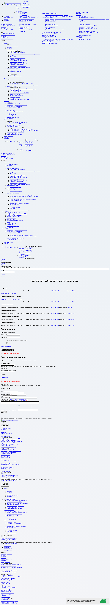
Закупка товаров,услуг (6, 433)
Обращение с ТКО (5, 460)
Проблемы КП (10, 115)
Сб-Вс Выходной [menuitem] (21, 150)
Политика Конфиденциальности (87, 31)
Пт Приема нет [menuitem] (22, 147)
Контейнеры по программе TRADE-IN (55, 23)
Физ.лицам (24, 15)
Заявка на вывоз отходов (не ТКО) (50, 40)
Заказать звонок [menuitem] (29, 144)
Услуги (23, 13)
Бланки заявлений (23, 21)
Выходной (18, 13)
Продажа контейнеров (50, 20)
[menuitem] (56, 144)
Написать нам (25, 4)
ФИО (2, 391)
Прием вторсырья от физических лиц (19, 99)
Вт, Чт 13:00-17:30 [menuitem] (21, 144)
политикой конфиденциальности (17, 399)
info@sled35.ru (25, 1)
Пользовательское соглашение (17, 64)
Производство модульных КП (8, 461)
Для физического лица (7, 24)
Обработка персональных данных (9, 475)
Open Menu (3, 40)
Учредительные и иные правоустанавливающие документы (94, 19)
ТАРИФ (81, 20)
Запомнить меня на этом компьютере (16, 340)
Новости (6, 19)
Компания (24, 12)
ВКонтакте (27, 146)
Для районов (4, 28)
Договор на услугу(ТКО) (7, 453)
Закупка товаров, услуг (12, 68)
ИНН (2, 396)
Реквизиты (3, 432)
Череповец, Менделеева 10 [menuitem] (35, 140)
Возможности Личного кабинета (15, 111)
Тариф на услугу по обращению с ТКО (29, 17)
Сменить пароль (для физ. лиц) (8, 293)
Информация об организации (86, 17)
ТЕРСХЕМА (82, 21)
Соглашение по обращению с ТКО (18, 60)
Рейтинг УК (22, 31)
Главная (27, 255)
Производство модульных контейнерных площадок (58, 19)
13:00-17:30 (18, 7)
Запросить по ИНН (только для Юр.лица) (11, 299)
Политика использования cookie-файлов (89, 32)
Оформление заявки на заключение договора (56, 15)
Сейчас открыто (8, 4)
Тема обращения (5, 397)
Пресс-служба (10, 72)
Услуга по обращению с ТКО (49, 13)
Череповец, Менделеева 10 (14, 3)
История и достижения (82, 12)
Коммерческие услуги (47, 17)
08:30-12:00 (18, 5)
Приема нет (19, 10)
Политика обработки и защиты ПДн (19, 63)
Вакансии (78, 15)
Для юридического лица (8, 25)
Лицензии (78, 13)
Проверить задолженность (25, 16)
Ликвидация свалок (15, 94)
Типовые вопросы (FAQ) (13, 117)
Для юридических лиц (9, 499)
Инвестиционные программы (86, 23)
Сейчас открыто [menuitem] (11, 141)
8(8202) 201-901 (29, 141)
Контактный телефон (6, 394)
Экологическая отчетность (16, 95)
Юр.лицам (6, 16)
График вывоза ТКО (47, 42)
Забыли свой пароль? (6, 346)
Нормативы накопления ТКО (26, 19)
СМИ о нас (12, 75)
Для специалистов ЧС (7, 29)
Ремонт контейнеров (50, 21)
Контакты (6, 20)
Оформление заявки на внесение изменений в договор (59, 16)
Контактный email (5, 393)
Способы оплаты (23, 23)
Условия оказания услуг (16, 59)
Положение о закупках (15, 71)
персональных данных (20, 400)
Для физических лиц (9, 510)
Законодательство (8, 17)
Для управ (3, 27)
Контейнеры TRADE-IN (7, 590)
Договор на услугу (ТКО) (25, 20)
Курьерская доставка (15, 97)
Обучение (12, 98)
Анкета (8, 113)
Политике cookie (87, 601)
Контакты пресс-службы (16, 76)
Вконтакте (24, 3)
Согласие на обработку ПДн (17, 62)
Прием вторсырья (5, 471)
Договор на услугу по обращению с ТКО (11, 441)
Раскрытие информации (82, 16)
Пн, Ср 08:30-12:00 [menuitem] (21, 142)
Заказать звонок (26, 6)
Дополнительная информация (49, 43)
